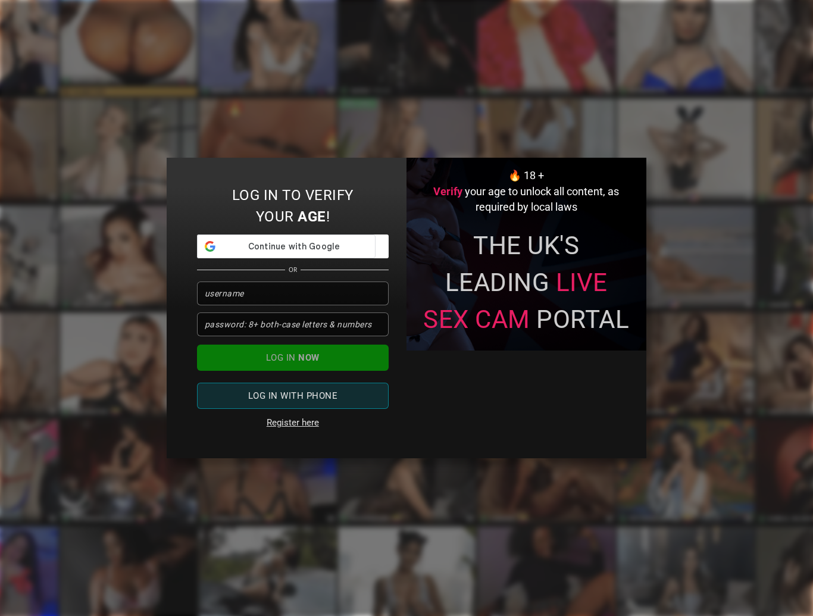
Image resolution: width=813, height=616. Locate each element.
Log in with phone (293, 395)
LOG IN (293, 357)
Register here (293, 422)
